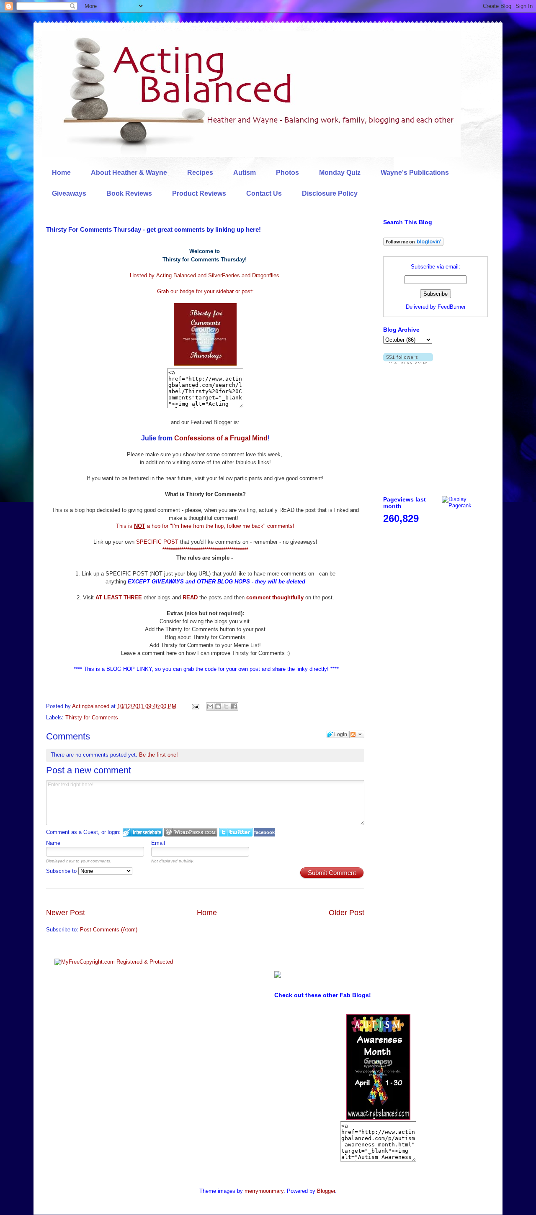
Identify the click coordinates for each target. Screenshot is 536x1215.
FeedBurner (452, 307)
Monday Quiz (340, 172)
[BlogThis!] (218, 706)
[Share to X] (226, 706)
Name (53, 843)
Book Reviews (129, 193)
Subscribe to (62, 871)
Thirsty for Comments (91, 717)
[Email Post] (195, 706)
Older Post (346, 912)
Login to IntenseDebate (142, 832)
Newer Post (65, 912)
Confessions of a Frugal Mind (221, 438)
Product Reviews (199, 193)
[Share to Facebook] (234, 706)
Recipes (200, 172)
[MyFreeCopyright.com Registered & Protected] (113, 962)
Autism (244, 172)
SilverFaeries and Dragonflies (243, 275)
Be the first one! (158, 755)
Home (61, 172)
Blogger (326, 1191)
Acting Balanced (176, 275)
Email (158, 843)
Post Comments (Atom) (108, 929)
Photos (287, 172)
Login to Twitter (236, 832)
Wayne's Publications (415, 172)
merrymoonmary (264, 1191)
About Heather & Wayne (129, 172)
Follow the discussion (356, 734)
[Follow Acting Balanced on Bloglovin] (413, 244)
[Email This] (210, 706)
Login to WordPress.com (190, 832)
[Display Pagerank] (465, 505)
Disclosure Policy (330, 193)
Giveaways (69, 193)
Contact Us (264, 193)
